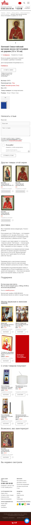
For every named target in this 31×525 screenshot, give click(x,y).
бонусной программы (15, 140)
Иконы (8, 12)
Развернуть (4, 65)
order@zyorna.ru (9, 290)
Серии (18, 497)
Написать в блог (5, 497)
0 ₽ (20, 3)
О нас (18, 488)
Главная (3, 12)
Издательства (20, 495)
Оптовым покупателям (22, 486)
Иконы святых (15, 12)
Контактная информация (23, 484)
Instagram (3, 505)
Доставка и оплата (21, 482)
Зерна (4, 2)
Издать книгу (4, 493)
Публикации (20, 499)
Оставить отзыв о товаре (7, 495)
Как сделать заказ (21, 480)
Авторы (18, 493)
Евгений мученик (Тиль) (12, 85)
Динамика (11, 517)
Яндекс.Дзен (4, 503)
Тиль (13, 83)
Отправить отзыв (8, 155)
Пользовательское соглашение (16, 515)
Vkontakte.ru (4, 507)
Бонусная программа (6, 499)
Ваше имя (4, 120)
